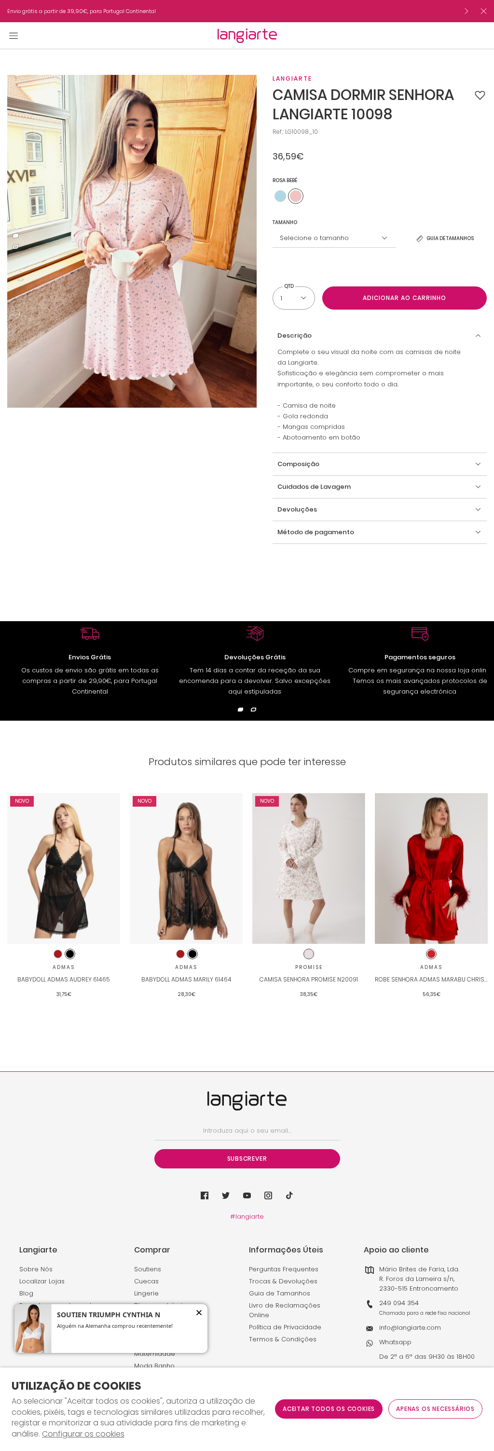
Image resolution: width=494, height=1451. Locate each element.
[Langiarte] (247, 35)
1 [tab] (15, 236)
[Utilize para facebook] (204, 1195)
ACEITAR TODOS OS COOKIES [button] (329, 1409)
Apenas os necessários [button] (435, 1409)
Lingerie (146, 1293)
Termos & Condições (282, 1339)
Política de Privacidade (285, 1327)
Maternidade (154, 1353)
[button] (480, 95)
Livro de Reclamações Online (284, 1310)
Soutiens (147, 1269)
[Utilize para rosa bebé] (295, 196)
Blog (26, 1293)
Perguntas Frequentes (283, 1269)
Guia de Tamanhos (279, 1293)
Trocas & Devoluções (283, 1281)
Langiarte (292, 78)
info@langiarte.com (410, 1327)
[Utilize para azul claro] (280, 196)
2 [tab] (15, 247)
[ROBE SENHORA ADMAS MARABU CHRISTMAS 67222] (431, 868)
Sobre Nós (36, 1269)
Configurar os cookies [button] (83, 1434)
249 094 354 (399, 1303)
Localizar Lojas (42, 1281)
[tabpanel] (132, 241)
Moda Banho (154, 1365)
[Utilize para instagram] (268, 1195)
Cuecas (146, 1281)
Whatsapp (395, 1342)
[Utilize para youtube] (247, 1195)
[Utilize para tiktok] (289, 1195)
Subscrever (247, 1158)
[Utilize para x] (225, 1195)
